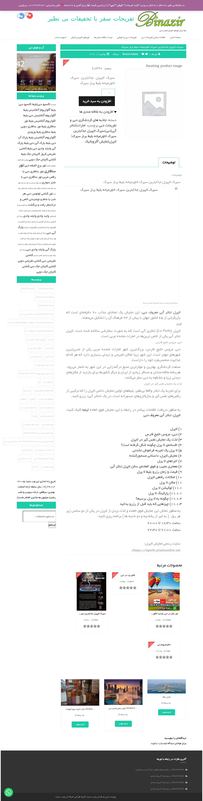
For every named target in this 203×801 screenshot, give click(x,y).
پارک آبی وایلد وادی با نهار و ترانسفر (29, 244)
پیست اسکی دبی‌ (25, 458)
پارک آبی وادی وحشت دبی (43, 458)
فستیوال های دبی (46, 416)
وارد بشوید (156, 743)
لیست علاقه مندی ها (103, 37)
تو (39, 382)
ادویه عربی (49, 348)
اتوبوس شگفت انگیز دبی (36, 339)
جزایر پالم (166, 697)
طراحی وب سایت (94, 797)
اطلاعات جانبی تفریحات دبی (153, 37)
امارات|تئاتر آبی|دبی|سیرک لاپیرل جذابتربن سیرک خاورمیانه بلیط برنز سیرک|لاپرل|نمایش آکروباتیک (93, 133)
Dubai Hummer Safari (44, 297)
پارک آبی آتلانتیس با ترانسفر (40, 222)
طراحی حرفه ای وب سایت (67, 797)
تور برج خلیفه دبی (35, 165)
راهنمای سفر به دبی (46, 399)
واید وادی (43, 215)
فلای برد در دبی (128, 575)
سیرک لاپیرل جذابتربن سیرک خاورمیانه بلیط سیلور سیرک (91, 613)
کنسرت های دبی (47, 467)
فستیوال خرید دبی (46, 407)
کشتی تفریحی (37, 255)
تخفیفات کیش (51, 166)
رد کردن (23, 5)
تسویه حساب (60, 37)
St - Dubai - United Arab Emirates (39, 331)
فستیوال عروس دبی (28, 407)
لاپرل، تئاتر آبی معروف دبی (161, 415)
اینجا (85, 410)
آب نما (51, 339)
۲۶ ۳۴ (35, 467)
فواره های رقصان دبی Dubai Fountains (38, 433)
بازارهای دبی (48, 382)
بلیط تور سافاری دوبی (33, 126)
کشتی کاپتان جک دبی (43, 266)
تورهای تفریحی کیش (80, 37)
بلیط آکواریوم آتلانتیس (42, 109)
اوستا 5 (53, 104)
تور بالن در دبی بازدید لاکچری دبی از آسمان (163, 613)
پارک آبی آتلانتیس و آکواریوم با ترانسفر (37, 227)
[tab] (169, 162)
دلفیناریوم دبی (164, 644)
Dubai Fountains (28, 288)
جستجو (52, 525)
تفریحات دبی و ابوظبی (127, 37)
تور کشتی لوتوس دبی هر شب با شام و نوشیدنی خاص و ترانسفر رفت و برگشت (38, 199)
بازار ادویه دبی (36, 356)
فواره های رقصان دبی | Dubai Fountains (124, 708)
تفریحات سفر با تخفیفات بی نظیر (91, 18)
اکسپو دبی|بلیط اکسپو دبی (34, 104)
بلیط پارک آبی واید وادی (160, 776)
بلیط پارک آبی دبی (40, 142)
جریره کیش (27, 210)
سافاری (32, 399)
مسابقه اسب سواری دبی (44, 450)
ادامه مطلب (80, 724)
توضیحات (168, 162)
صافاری (23, 399)
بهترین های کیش (23, 160)
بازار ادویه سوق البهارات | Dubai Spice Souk (81, 709)
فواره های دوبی (47, 424)
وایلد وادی (29, 215)
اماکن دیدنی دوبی (35, 348)
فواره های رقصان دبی (30, 424)
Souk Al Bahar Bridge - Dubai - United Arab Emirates (31, 322)
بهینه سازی (110, 797)
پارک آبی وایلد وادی (39, 233)
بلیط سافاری (49, 131)
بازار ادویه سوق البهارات (44, 365)
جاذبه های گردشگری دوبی (44, 390)
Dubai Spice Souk (46, 305)
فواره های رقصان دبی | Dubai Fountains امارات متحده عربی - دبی (28, 441)
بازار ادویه (49, 356)
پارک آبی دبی (27, 450)
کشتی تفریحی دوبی (29, 260)
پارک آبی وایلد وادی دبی (41, 249)
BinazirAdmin (130, 54)
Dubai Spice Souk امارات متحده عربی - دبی (36, 314)
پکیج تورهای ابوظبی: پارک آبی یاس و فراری (152, 769)
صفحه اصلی (175, 37)
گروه (83, 797)
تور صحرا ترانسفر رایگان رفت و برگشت (40, 188)
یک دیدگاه (80, 715)
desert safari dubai (46, 288)
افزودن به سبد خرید (96, 101)
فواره (35, 416)
